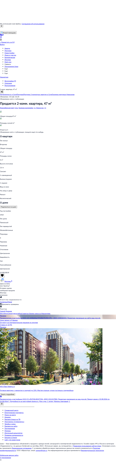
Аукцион (8, 417)
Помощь (8, 431)
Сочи (16, 108)
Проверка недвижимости (14, 435)
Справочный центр (11, 410)
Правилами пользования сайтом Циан (87, 446)
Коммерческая (10, 57)
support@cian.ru (41, 450)
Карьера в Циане (11, 437)
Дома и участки (10, 55)
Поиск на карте (10, 415)
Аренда (7, 48)
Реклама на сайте (11, 426)
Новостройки (9, 53)
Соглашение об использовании (33, 24)
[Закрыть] (1, 26)
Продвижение (10, 428)
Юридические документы (14, 412)
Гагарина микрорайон (26, 108)
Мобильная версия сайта (9, 455)
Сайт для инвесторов (12, 440)
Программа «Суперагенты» (14, 422)
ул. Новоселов (39, 108)
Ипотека (8, 60)
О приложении (5, 457)
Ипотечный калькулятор (13, 433)
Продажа (8, 51)
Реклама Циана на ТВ (12, 419)
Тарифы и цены (10, 424)
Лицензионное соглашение (21, 448)
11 (45, 108)
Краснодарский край (7, 108)
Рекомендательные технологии (92, 450)
